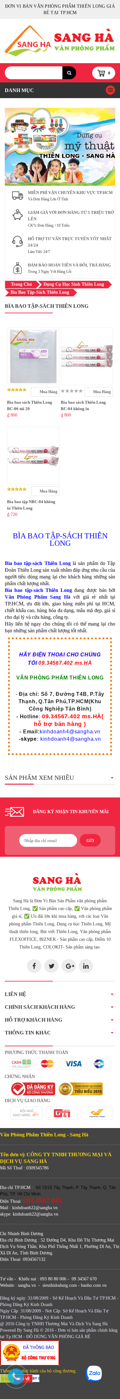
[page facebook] (34, 966)
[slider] (16, 390)
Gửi (90, 841)
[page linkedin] (86, 966)
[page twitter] (51, 966)
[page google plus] (68, 966)
